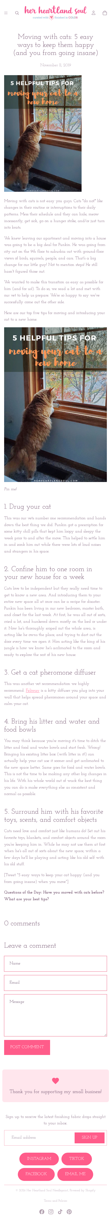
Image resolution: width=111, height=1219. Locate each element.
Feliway (32, 691)
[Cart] (104, 13)
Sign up (89, 1138)
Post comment (27, 1047)
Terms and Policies (55, 1200)
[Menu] (6, 13)
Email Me (75, 1174)
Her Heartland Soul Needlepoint (47, 1190)
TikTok (76, 1159)
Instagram (39, 1159)
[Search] (17, 13)
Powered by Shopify (83, 1190)
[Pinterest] (69, 1212)
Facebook (36, 1174)
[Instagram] (51, 1212)
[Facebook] (42, 1212)
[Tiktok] (60, 1212)
